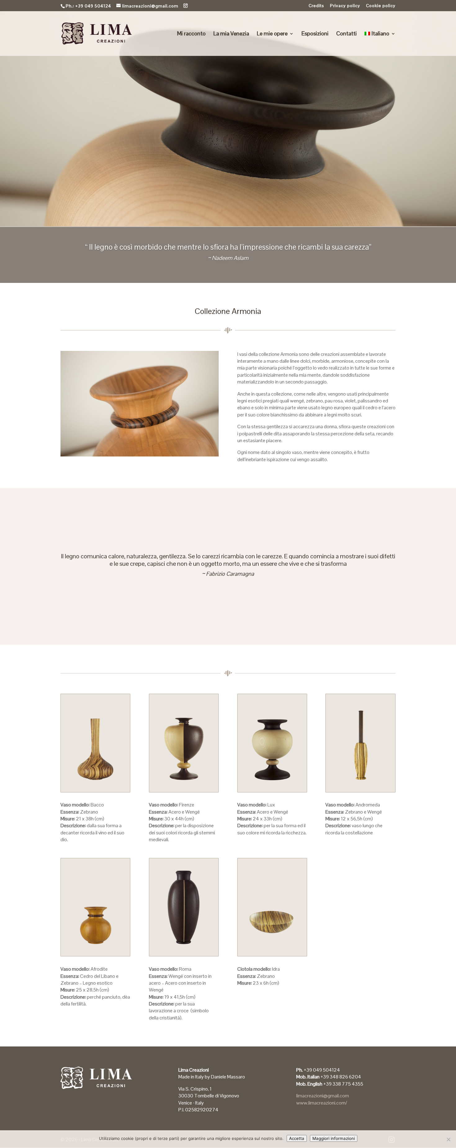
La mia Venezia (231, 34)
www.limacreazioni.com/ (321, 1103)
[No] (448, 1139)
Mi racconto (191, 34)
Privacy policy (345, 5)
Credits (316, 5)
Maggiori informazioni (333, 1138)
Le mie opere (272, 34)
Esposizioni (315, 34)
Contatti (346, 34)
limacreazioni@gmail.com (322, 1095)
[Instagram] (185, 5)
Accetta (296, 1138)
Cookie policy (381, 5)
